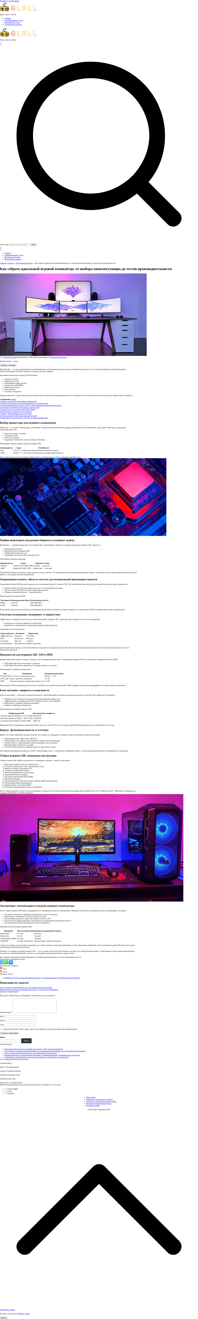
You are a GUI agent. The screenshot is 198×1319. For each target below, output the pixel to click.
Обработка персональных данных (99, 1099)
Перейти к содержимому (9, 1)
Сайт (2, 1025)
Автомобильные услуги (14, 20)
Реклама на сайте (93, 1106)
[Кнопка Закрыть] (1, 249)
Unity (9, 1091)
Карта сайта (91, 1097)
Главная (8, 18)
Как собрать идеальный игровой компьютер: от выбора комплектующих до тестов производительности (45, 1051)
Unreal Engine (12, 1089)
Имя (2, 1016)
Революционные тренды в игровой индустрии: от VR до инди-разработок (29, 990)
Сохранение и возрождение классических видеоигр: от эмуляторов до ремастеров (37, 1057)
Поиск (2, 1037)
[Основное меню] (1, 44)
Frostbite (10, 1093)
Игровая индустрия (12, 22)
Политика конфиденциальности (98, 1103)
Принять (4, 1318)
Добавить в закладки (8, 365)
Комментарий (6, 1012)
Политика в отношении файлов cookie (101, 1101)
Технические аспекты (13, 25)
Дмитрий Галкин (9, 357)
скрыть (13, 399)
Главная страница (7, 263)
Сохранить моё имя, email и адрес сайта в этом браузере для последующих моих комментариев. (40, 1029)
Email (3, 1021)
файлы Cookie (24, 1314)
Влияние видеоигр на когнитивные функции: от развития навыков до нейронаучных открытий (42, 1055)
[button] (1, 247)
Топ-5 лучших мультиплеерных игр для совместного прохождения (26, 988)
